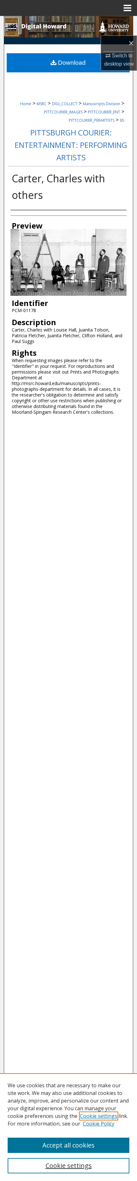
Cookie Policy (98, 1123)
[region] (68, 1127)
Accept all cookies (68, 1145)
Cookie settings (98, 1115)
